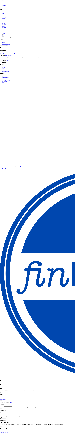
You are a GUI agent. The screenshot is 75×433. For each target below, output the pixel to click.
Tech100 (3, 68)
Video (3, 13)
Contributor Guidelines (5, 77)
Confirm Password (24, 407)
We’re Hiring (4, 27)
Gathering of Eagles (5, 17)
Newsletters (1, 45)
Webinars (3, 23)
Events (3, 43)
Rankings (3, 26)
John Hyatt (8, 60)
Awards (3, 25)
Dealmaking (3, 42)
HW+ (2, 11)
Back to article (2, 432)
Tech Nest (3, 41)
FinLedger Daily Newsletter (6, 80)
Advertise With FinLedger (6, 44)
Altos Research (4, 6)
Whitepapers (4, 24)
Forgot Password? (3, 399)
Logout (3, 36)
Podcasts (3, 12)
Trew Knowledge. (18, 166)
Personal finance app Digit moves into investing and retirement (12, 53)
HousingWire (4, 5)
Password (11, 407)
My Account (3, 35)
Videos (3, 22)
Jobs (2, 76)
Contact (3, 75)
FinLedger (3, 66)
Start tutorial (6, 432)
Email (1, 407)
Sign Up (11, 402)
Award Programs (4, 81)
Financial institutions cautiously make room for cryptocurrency (14, 58)
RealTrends (3, 67)
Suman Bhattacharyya (8, 55)
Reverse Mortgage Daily (5, 7)
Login (2, 34)
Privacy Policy (4, 168)
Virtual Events (4, 18)
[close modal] (0, 412)
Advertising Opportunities (6, 71)
